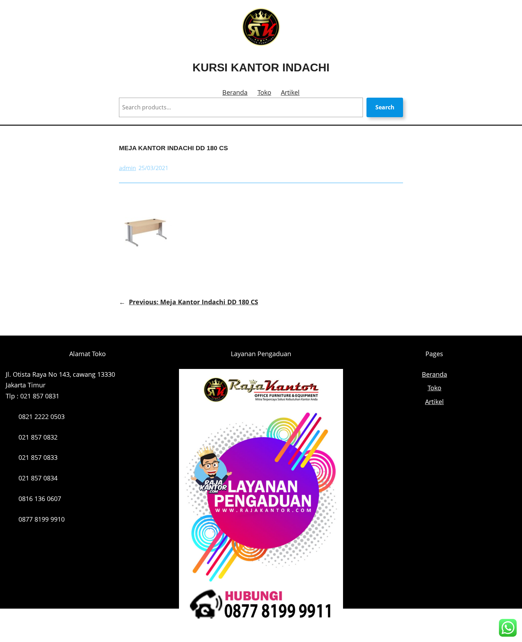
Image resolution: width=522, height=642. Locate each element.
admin (127, 168)
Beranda (235, 92)
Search (385, 107)
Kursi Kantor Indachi (261, 67)
